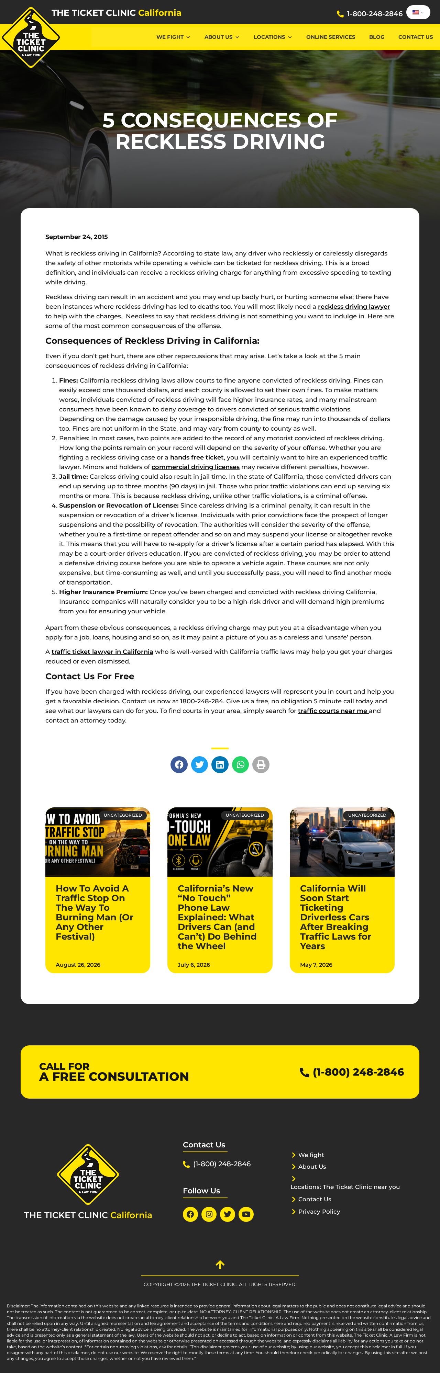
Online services (330, 37)
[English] (417, 12)
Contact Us (415, 37)
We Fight (170, 37)
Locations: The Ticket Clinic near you (345, 1186)
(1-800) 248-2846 (358, 1072)
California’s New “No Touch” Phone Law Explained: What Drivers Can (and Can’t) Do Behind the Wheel (217, 917)
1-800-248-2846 (375, 14)
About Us (219, 37)
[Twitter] (227, 1214)
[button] (179, 764)
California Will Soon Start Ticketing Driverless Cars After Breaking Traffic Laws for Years (335, 917)
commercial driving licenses (196, 467)
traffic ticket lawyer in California (102, 652)
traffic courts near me (333, 711)
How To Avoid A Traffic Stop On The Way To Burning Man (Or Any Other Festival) (94, 912)
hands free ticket (197, 457)
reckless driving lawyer (354, 306)
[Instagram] (209, 1214)
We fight (311, 1154)
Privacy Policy (319, 1211)
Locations (269, 37)
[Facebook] (190, 1214)
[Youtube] (246, 1214)
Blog (377, 37)
